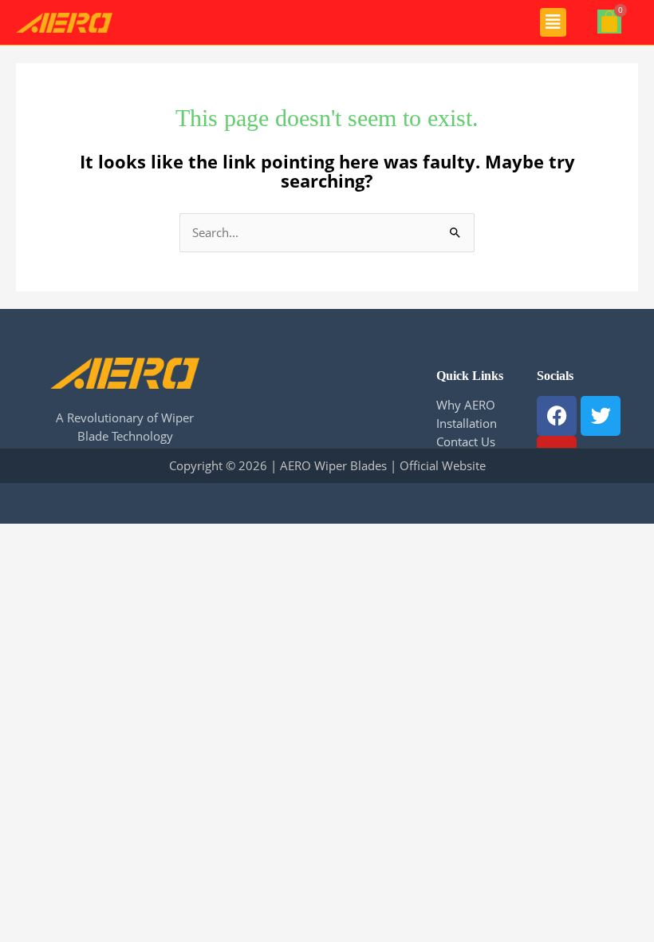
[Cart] (609, 22)
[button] (553, 22)
